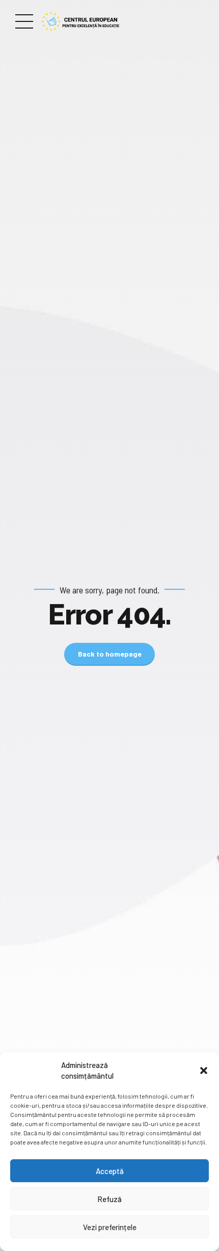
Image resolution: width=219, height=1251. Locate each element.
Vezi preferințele (109, 1227)
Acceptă (110, 1171)
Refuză (109, 1199)
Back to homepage (110, 653)
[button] (204, 1070)
